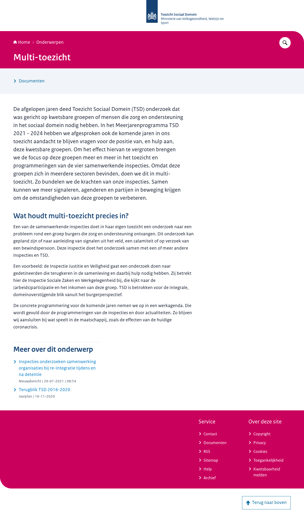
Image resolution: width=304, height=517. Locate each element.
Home (24, 42)
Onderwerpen (50, 42)
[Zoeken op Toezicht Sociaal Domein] (285, 42)
